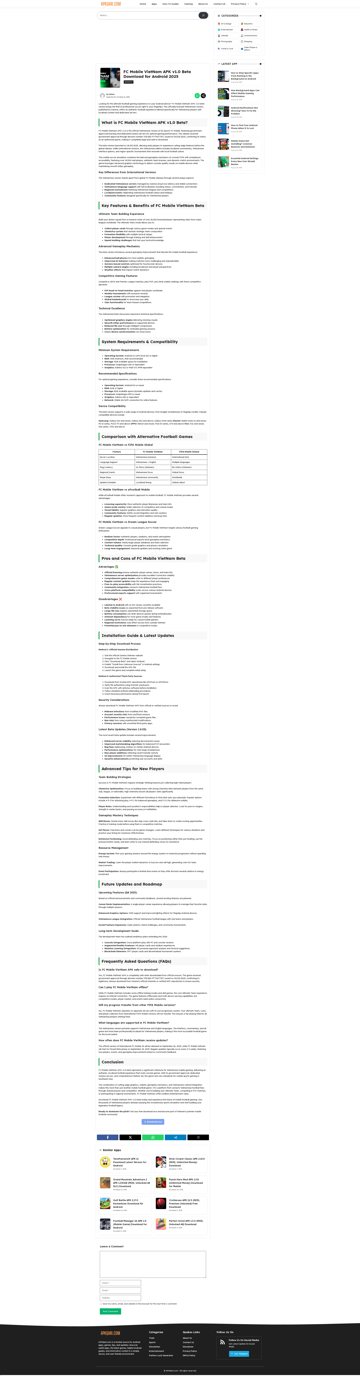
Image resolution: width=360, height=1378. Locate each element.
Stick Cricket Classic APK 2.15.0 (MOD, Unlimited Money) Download (187, 1162)
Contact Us (188, 1342)
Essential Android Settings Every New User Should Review (244, 161)
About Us (203, 4)
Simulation (154, 1346)
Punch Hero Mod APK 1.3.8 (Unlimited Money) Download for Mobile (186, 1183)
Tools (151, 1338)
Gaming (188, 4)
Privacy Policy (238, 4)
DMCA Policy (189, 1355)
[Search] (203, 15)
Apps (154, 4)
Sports (129, 82)
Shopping (248, 41)
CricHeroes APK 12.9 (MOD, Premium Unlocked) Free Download (184, 1203)
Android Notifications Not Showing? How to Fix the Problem (244, 110)
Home (143, 4)
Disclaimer (188, 1346)
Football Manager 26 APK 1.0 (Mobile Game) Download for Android (130, 1224)
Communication (250, 35)
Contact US (219, 4)
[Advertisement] (153, 42)
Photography (226, 41)
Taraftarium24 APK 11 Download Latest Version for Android (129, 1162)
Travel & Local (227, 49)
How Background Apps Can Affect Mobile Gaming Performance (245, 93)
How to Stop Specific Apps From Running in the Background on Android (245, 76)
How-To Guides (171, 4)
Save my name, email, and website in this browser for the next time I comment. (140, 1304)
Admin (112, 94)
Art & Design (226, 24)
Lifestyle (224, 35)
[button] (256, 4)
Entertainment (227, 30)
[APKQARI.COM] (111, 4)
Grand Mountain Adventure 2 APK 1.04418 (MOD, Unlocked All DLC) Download (131, 1183)
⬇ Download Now (153, 1122)
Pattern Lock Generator (161, 1355)
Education (248, 24)
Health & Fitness (250, 30)
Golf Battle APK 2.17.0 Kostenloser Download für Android (128, 1203)
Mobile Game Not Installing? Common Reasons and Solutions (243, 144)
